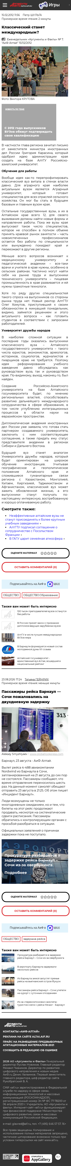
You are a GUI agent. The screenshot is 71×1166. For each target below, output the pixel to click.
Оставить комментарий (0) (35, 567)
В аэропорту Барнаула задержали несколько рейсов (36, 968)
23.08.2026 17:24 (12, 679)
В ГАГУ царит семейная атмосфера (35, 538)
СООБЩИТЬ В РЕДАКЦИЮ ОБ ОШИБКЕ (30, 1050)
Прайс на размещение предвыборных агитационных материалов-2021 (33, 1043)
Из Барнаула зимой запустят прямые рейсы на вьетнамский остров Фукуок (39, 980)
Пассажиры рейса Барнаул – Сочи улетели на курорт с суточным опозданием (41, 991)
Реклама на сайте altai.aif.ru (26, 1036)
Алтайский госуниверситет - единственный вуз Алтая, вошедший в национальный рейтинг (39, 661)
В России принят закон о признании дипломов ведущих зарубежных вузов (39, 624)
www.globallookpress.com (46, 754)
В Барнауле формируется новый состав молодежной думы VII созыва (39, 648)
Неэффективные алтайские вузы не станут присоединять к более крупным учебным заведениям (35, 519)
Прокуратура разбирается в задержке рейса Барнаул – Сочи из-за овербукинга (32, 860)
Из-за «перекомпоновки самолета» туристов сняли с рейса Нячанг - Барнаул (41, 1003)
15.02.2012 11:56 (11, 15)
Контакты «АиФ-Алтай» (21, 1031)
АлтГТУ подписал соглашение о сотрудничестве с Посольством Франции (31, 531)
